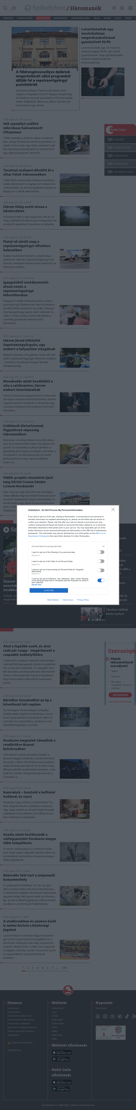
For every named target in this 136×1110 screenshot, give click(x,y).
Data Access (68, 600)
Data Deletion (53, 600)
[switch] (100, 552)
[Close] (113, 510)
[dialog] (68, 555)
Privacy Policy (83, 600)
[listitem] (68, 546)
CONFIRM (49, 590)
